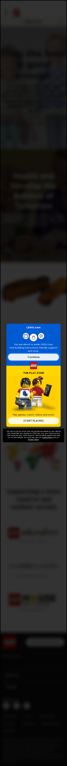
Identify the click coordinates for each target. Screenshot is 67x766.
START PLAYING (33, 420)
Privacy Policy (33, 439)
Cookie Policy (47, 437)
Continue (34, 357)
